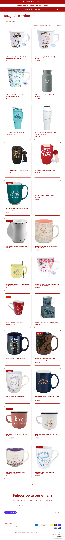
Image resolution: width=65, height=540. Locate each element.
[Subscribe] (45, 505)
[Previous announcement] (3, 1)
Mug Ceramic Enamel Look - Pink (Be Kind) (16, 435)
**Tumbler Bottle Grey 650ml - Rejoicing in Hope (47, 95)
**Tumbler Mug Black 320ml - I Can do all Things (17, 171)
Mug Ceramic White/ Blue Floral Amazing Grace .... (44, 473)
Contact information (56, 534)
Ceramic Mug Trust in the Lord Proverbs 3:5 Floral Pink (46, 247)
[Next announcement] (62, 1)
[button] (3, 9)
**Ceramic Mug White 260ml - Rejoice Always (46, 57)
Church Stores (21, 532)
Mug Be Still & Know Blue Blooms (16, 396)
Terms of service (57, 532)
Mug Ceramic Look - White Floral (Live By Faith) (46, 435)
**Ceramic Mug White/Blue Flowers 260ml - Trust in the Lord (16, 95)
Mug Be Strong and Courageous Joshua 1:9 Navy (47, 397)
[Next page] (37, 484)
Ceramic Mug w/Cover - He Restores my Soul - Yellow (17, 285)
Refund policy (39, 532)
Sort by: (36, 25)
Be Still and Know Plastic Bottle (45, 196)
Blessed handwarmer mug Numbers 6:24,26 (16, 247)
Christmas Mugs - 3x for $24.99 (15, 322)
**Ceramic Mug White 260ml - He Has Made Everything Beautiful (17, 57)
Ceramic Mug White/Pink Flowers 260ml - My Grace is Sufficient (47, 285)
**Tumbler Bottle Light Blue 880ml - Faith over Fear (16, 133)
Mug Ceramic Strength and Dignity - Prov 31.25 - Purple (16, 473)
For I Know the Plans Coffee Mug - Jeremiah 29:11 (16, 359)
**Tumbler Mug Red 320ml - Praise (45, 170)
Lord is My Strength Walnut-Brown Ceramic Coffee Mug (45, 359)
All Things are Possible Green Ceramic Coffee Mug (17, 209)
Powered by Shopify (30, 532)
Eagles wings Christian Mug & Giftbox (46, 322)
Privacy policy (48, 532)
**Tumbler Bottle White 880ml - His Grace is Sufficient (45, 133)
